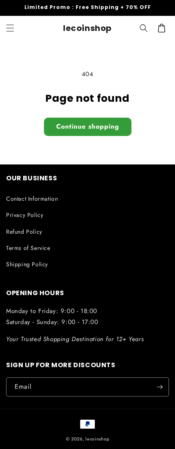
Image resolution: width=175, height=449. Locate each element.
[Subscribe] (159, 386)
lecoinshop (97, 439)
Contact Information (32, 199)
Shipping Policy (27, 264)
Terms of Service (28, 248)
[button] (10, 28)
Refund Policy (24, 232)
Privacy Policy (24, 215)
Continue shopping (87, 126)
